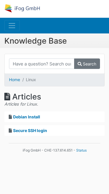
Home (14, 79)
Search (89, 63)
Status (81, 150)
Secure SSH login (30, 130)
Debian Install (26, 116)
